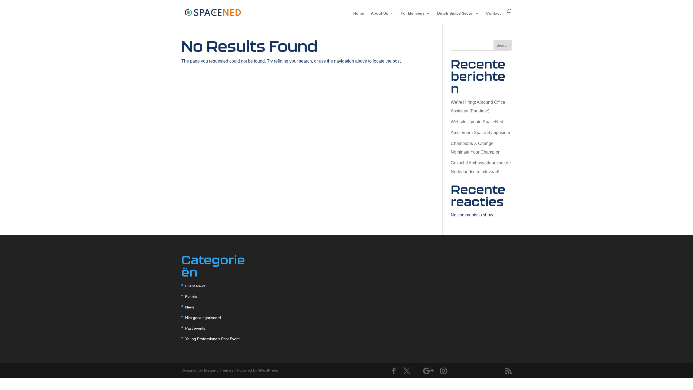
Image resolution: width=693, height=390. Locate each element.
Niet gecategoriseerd (203, 318)
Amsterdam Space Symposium (480, 132)
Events (191, 296)
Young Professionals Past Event (212, 339)
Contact (493, 13)
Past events (195, 328)
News (190, 307)
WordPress (268, 370)
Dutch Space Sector (455, 13)
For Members (413, 13)
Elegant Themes (219, 370)
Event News (195, 286)
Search (502, 45)
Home (358, 13)
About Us (379, 13)
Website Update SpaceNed (477, 121)
